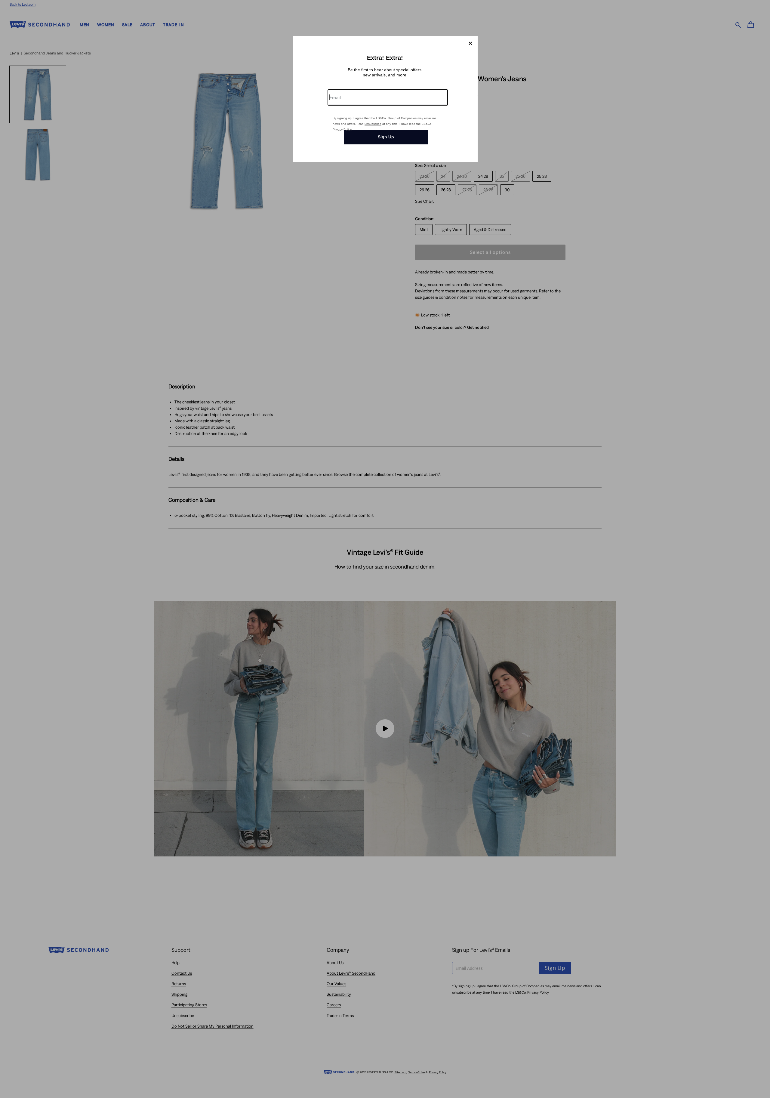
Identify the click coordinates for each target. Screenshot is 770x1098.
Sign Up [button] (386, 136)
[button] (470, 43)
